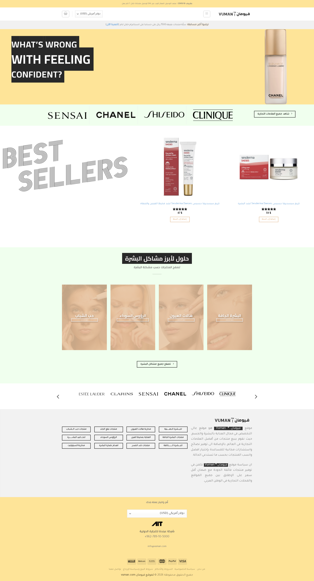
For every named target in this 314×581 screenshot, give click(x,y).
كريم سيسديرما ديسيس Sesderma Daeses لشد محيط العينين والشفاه (180, 204)
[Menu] (206, 14)
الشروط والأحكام (164, 569)
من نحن (201, 569)
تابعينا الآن (112, 24)
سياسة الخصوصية (185, 569)
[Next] (58, 397)
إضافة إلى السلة (269, 219)
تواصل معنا (115, 569)
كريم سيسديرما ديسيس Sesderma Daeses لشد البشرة (269, 204)
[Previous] (255, 397)
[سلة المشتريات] (65, 14)
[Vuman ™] (234, 14)
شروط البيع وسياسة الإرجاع (138, 569)
